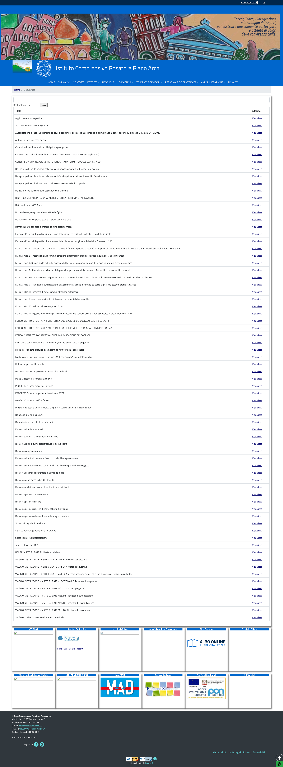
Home (51, 82)
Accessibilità (259, 752)
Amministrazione (212, 82)
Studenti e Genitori (148, 82)
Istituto (92, 82)
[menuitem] (51, 81)
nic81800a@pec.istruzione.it (32, 728)
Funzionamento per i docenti (70, 648)
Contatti (78, 82)
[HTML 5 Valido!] (132, 759)
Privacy (233, 82)
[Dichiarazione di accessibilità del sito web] (155, 759)
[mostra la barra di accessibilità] (279, 764)
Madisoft (149, 763)
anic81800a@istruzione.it (30, 725)
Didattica (125, 82)
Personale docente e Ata (180, 82)
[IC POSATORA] (140, 33)
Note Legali (235, 752)
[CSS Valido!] (146, 759)
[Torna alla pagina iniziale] (22, 66)
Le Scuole (108, 82)
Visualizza (257, 118)
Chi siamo (64, 82)
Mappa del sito (220, 752)
